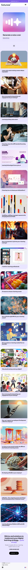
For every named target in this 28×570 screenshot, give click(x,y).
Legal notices (5, 564)
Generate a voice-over (12, 34)
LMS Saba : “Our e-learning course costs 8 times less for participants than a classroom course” (13, 498)
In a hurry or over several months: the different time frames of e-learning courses (13, 447)
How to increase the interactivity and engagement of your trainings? (11, 96)
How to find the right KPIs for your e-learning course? (13, 317)
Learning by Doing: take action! (10, 119)
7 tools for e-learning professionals (10, 266)
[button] (25, 4)
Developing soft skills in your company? (12, 472)
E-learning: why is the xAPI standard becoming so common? (14, 144)
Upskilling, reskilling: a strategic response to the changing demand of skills (14, 215)
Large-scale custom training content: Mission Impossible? (13, 71)
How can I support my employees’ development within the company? (14, 420)
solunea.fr (8, 563)
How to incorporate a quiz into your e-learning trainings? (13, 242)
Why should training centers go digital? (12, 369)
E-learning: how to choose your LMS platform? (13, 190)
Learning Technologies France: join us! (11, 165)
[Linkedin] (2, 567)
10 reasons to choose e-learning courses (11, 291)
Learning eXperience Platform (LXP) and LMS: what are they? (13, 524)
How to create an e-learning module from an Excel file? (13, 343)
